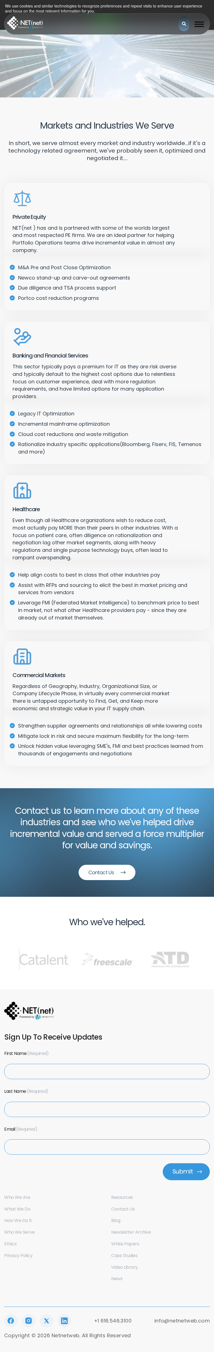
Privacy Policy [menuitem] (18, 1255)
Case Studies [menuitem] (124, 1255)
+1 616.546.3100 (113, 1320)
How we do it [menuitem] (18, 1220)
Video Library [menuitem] (124, 1267)
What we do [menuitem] (17, 1209)
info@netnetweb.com (182, 1320)
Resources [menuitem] (122, 1197)
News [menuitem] (116, 1278)
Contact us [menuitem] (123, 1209)
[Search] (184, 23)
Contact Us (101, 872)
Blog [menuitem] (115, 1220)
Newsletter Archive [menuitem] (131, 1232)
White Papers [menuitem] (125, 1244)
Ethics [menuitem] (10, 1244)
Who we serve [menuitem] (19, 1232)
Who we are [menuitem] (17, 1197)
